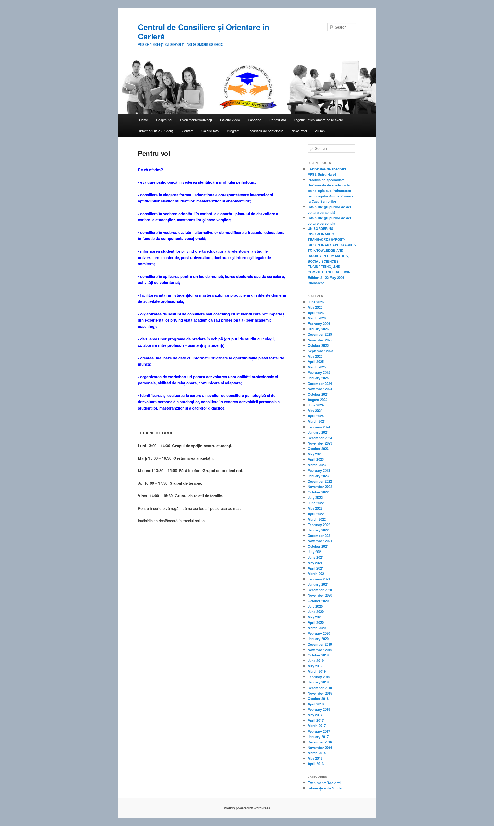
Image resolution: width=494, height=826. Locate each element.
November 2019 (320, 649)
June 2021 (316, 557)
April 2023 (316, 459)
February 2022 (319, 524)
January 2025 (318, 377)
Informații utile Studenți (156, 130)
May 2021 (315, 562)
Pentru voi (277, 119)
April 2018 (316, 703)
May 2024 (315, 410)
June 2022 (316, 502)
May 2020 (315, 617)
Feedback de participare (265, 130)
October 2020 (318, 600)
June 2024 (316, 405)
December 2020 (320, 589)
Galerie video (230, 119)
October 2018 (318, 698)
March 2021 (317, 573)
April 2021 (316, 568)
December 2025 (320, 334)
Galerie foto (210, 130)
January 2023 (318, 475)
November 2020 (320, 595)
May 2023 (315, 453)
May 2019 (315, 665)
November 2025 (320, 339)
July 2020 (315, 606)
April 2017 (316, 720)
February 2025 (319, 372)
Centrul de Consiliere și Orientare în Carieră (203, 31)
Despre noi (164, 119)
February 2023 (319, 470)
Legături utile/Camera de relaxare (318, 119)
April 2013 (316, 763)
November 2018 (320, 693)
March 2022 (317, 519)
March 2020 (317, 627)
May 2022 (315, 508)
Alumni (320, 130)
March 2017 (317, 725)
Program (233, 130)
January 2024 (318, 432)
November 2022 (320, 486)
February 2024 (319, 426)
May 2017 (315, 714)
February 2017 (319, 731)
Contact (187, 130)
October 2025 (318, 345)
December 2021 (320, 535)
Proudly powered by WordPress (247, 808)
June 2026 (316, 301)
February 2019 (319, 676)
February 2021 (319, 578)
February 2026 (319, 323)
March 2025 (317, 367)
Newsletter (299, 130)
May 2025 (315, 356)
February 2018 (319, 709)
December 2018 (320, 687)
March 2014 (317, 752)
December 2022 (320, 481)
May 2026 (315, 307)
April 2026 (316, 312)
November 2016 (320, 747)
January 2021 (318, 584)
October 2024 (318, 394)
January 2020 (318, 638)
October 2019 (318, 655)
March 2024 (317, 421)
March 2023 (317, 464)
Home (143, 119)
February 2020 (319, 633)
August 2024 (317, 399)
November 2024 (320, 388)
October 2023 (318, 448)
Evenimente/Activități (196, 119)
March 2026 (317, 318)
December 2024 (320, 383)
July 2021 (315, 551)
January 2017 (318, 736)
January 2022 (318, 530)
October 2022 (318, 492)
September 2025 (320, 350)
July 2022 (315, 497)
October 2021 (318, 546)
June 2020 (316, 611)
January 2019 (318, 682)
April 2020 (316, 622)
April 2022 (316, 513)
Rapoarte (254, 119)
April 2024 (316, 415)
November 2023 (320, 443)
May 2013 (315, 758)
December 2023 (320, 437)
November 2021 (320, 540)
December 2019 (320, 644)
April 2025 (316, 361)
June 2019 (316, 660)
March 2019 (317, 671)
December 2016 (320, 742)
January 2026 (318, 328)
